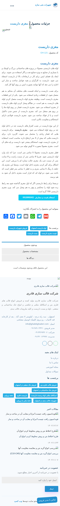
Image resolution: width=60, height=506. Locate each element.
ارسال (51, 489)
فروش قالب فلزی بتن (48, 385)
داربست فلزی (22, 395)
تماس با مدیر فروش (47, 500)
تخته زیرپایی (8, 395)
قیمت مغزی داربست (49, 233)
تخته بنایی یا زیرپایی (23, 401)
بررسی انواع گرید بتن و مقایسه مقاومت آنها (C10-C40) (34, 453)
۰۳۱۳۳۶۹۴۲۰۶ (41, 332)
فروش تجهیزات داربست (18, 228)
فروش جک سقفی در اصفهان (25, 385)
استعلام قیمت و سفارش (39, 197)
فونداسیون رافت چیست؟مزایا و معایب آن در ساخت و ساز (33, 419)
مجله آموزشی (52, 367)
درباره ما (54, 358)
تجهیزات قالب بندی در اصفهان (46, 401)
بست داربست (32, 233)
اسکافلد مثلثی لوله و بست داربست (44, 395)
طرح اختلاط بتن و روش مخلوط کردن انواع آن (38, 436)
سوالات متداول (51, 371)
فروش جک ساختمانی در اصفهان (45, 390)
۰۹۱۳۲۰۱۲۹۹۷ (40, 336)
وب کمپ (18, 501)
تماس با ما (53, 362)
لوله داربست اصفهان (38, 228)
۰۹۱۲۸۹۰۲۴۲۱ (36, 328)
